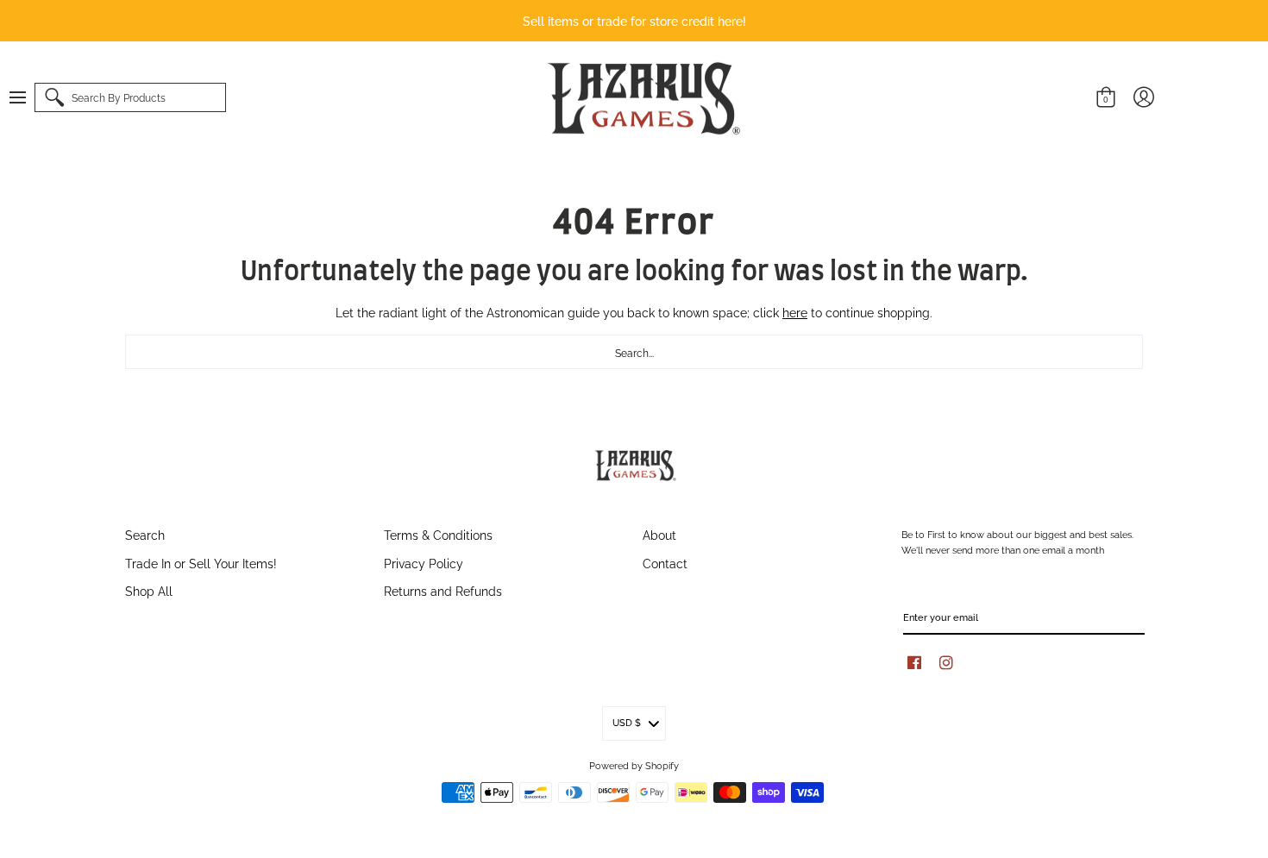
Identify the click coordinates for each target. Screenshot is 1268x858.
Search (145, 534)
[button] (26, 97)
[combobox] (634, 352)
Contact (665, 562)
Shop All (149, 590)
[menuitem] (26, 97)
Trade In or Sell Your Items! (201, 562)
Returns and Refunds (443, 590)
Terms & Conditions (438, 534)
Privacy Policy (423, 562)
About (659, 534)
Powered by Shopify (634, 765)
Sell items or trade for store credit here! (634, 20)
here (794, 312)
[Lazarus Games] (641, 98)
